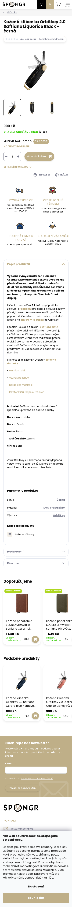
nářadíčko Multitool (21, 385)
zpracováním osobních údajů (37, 778)
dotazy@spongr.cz (21, 828)
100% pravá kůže (54, 507)
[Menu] (67, 4)
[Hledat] (41, 4)
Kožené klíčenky (24, 534)
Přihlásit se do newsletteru (22, 787)
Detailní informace (15, 167)
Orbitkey (59, 515)
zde (30, 874)
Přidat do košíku (36, 156)
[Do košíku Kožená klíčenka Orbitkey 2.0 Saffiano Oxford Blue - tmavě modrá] (35, 715)
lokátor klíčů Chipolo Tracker (26, 392)
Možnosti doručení (16, 146)
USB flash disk (17, 370)
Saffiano (46, 327)
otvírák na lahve (19, 377)
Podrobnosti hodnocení (51, 39)
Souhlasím (36, 898)
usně (55, 327)
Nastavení (36, 886)
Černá (60, 500)
